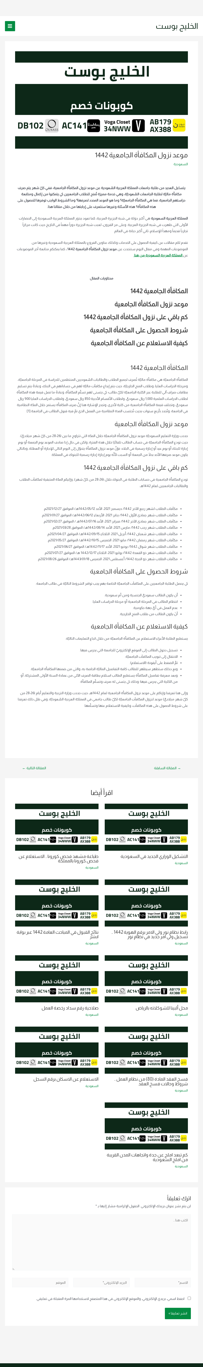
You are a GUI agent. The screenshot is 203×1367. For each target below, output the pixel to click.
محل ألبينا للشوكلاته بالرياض (162, 1008)
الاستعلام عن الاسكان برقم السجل (66, 1079)
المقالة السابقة (167, 768)
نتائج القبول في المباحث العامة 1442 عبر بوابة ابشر (58, 934)
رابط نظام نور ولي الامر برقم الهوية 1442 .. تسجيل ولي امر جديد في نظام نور (149, 934)
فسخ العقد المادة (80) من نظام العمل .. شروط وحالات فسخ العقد (151, 1081)
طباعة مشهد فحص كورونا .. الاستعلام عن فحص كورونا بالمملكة (59, 858)
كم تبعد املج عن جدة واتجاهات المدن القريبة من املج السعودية (147, 1157)
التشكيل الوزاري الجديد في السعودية (154, 856)
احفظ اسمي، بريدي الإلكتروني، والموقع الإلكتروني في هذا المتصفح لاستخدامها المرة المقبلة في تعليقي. (110, 1299)
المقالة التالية (34, 768)
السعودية (181, 164)
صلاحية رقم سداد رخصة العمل (70, 1008)
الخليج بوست (177, 26)
